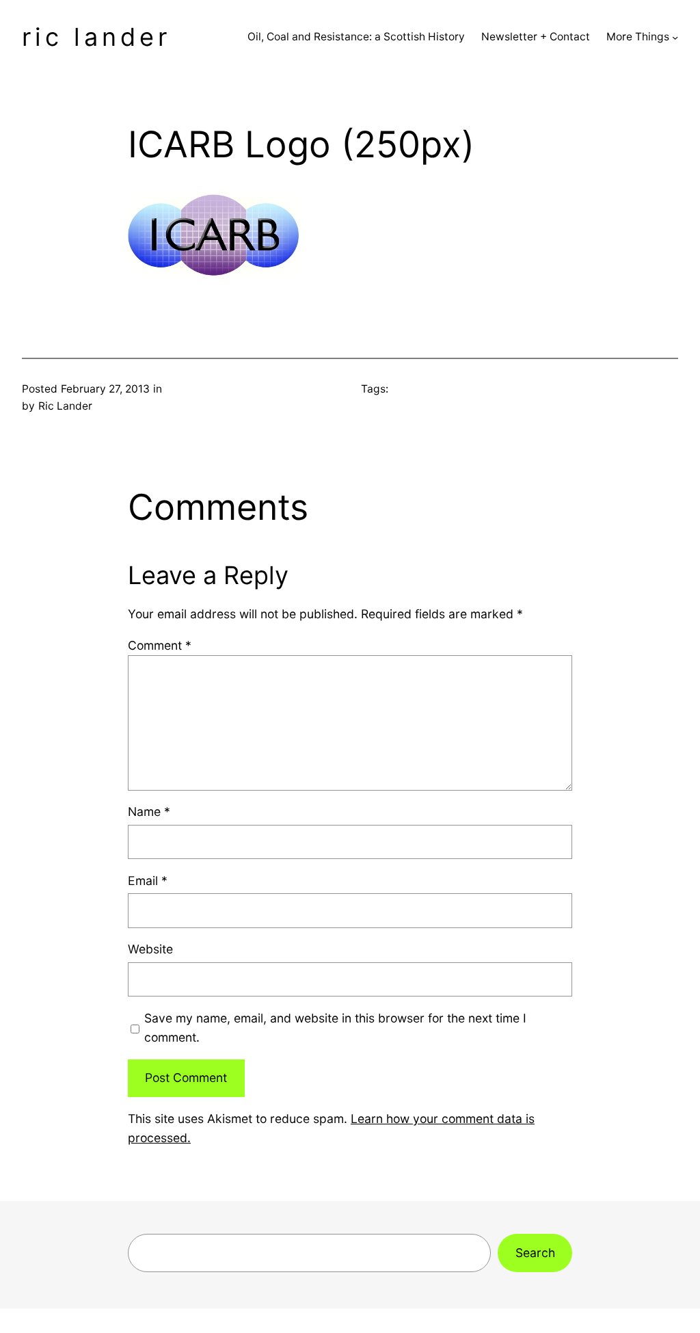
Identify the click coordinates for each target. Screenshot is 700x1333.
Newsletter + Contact (535, 36)
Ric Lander (96, 37)
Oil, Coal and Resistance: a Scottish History (356, 36)
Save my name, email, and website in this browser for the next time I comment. (335, 1027)
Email (147, 880)
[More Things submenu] (675, 37)
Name (149, 811)
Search (535, 1252)
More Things (637, 36)
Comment (159, 645)
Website (150, 949)
